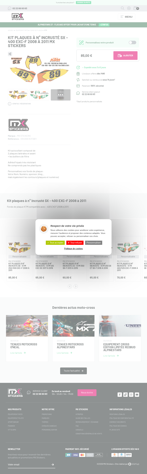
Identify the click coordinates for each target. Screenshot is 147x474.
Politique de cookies (73, 248)
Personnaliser (94, 242)
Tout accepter (56, 242)
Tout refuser (76, 242)
